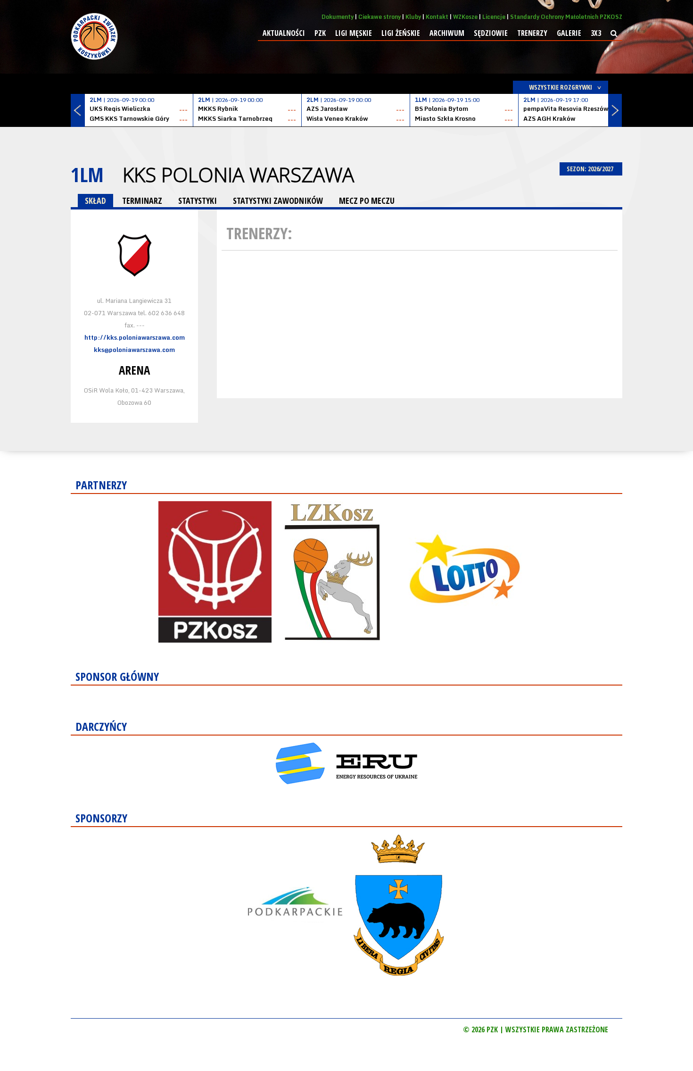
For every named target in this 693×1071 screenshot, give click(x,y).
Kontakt (437, 16)
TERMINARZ (142, 200)
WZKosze (465, 16)
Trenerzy (532, 33)
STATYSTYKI (197, 200)
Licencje (493, 16)
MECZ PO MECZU (367, 200)
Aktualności (284, 33)
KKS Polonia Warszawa (238, 174)
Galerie (569, 33)
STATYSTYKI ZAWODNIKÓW (278, 200)
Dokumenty (338, 16)
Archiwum (446, 33)
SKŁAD (95, 200)
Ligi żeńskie (400, 33)
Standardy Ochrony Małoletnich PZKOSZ (566, 16)
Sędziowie (491, 33)
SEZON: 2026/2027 (591, 168)
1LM (87, 174)
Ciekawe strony (379, 16)
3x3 (596, 33)
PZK (320, 33)
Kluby (413, 16)
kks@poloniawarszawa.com (134, 349)
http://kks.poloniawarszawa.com (134, 337)
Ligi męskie (353, 33)
